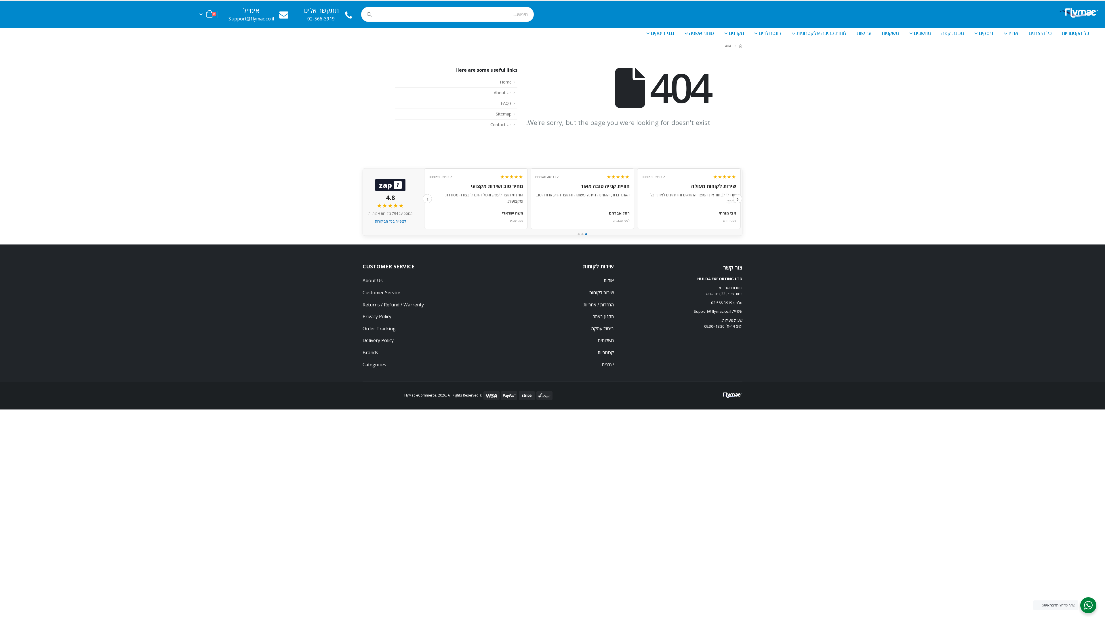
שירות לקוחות (601, 292)
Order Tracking (379, 328)
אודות (609, 280)
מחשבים (922, 33)
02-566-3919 (721, 302)
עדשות (864, 33)
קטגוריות (606, 352)
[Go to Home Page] (740, 46)
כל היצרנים (1040, 33)
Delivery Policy (378, 340)
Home (506, 82)
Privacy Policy (377, 316)
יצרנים (608, 364)
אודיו (1013, 33)
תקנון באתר (603, 316)
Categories (374, 364)
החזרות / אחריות (599, 304)
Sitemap (504, 114)
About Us (503, 92)
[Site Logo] (1078, 14)
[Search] (369, 14)
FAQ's (506, 103)
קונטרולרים (770, 33)
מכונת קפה (952, 33)
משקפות (890, 33)
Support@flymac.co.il (712, 311)
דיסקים (986, 33)
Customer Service (381, 292)
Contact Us (501, 124)
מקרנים (736, 33)
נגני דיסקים (662, 33)
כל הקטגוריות (1075, 33)
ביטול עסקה (602, 328)
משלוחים (606, 340)
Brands (370, 352)
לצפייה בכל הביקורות (390, 221)
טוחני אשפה (701, 33)
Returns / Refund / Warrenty (393, 304)
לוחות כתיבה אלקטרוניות (822, 33)
